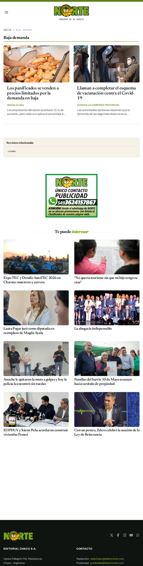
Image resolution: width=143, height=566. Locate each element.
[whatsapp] (138, 535)
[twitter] (111, 535)
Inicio (7, 30)
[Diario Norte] (18, 535)
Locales (12, 151)
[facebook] (118, 535)
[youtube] (131, 535)
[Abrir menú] (6, 12)
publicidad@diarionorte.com (107, 563)
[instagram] (124, 535)
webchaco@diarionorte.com (107, 558)
